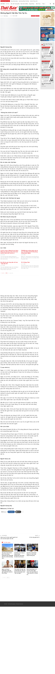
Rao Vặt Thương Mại (15, 3)
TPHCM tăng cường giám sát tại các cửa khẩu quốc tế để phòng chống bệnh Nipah (29, 252)
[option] (47, 67)
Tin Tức (7, 3)
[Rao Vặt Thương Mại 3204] (47, 78)
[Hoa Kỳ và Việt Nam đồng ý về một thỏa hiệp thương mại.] (32, 547)
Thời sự (37, 15)
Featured (33, 15)
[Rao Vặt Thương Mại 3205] (47, 65)
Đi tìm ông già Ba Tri (34, 537)
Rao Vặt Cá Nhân (24, 3)
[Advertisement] (20, 285)
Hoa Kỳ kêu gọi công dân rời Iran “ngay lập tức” (9, 263)
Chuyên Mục (31, 3)
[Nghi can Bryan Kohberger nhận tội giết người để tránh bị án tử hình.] (7, 564)
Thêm (43, 3)
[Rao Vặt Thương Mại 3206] (47, 51)
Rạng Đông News (14, 1)
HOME (3, 3)
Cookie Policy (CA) (34, 1)
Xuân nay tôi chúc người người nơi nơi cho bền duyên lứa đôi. (9, 538)
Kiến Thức (38, 3)
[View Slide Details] (37, 8)
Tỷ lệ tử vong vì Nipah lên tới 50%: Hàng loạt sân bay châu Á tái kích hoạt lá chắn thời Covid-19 (10, 252)
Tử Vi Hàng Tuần (25, 262)
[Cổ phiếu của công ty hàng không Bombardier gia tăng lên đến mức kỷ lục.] (20, 547)
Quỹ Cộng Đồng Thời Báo (24, 1)
